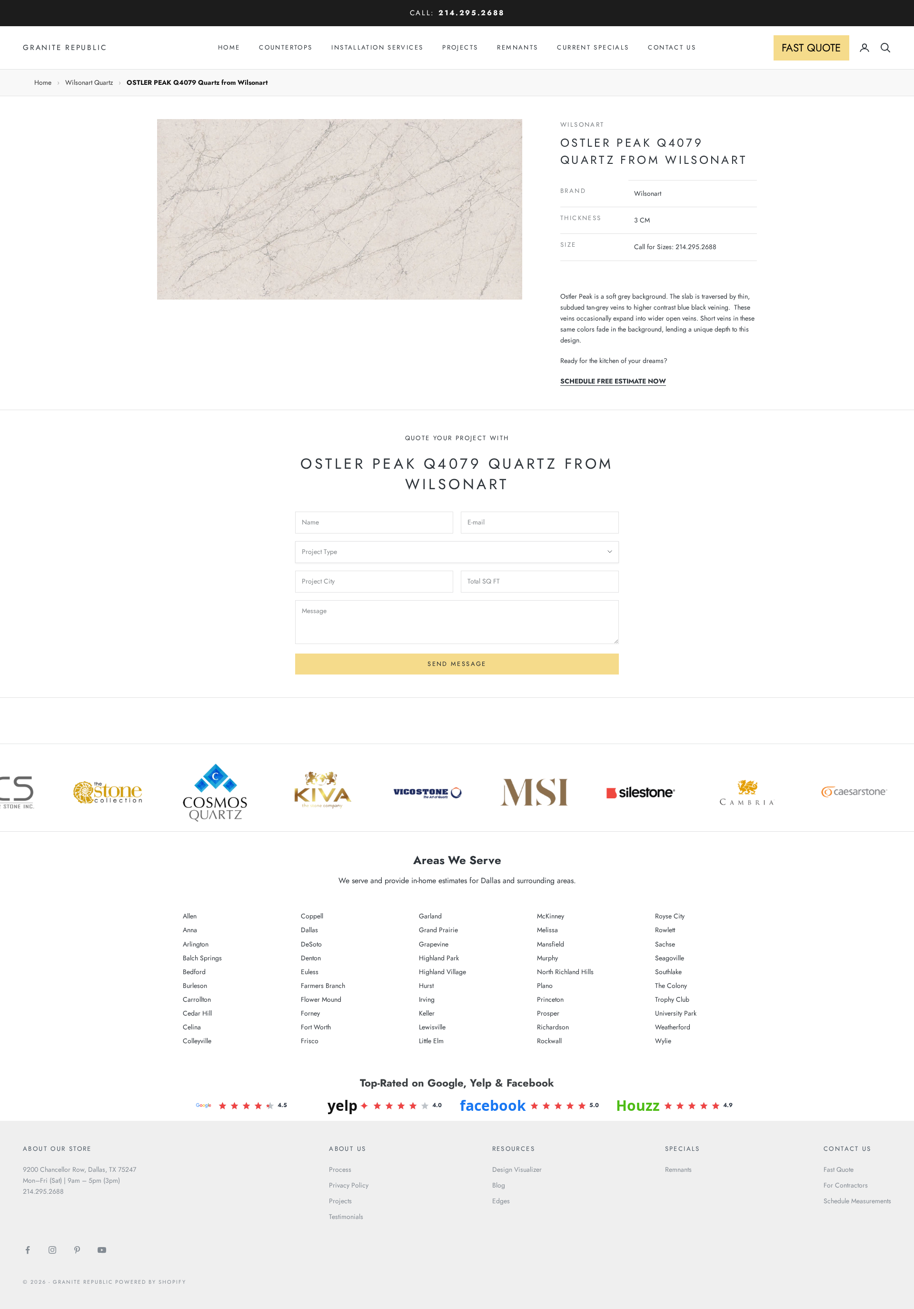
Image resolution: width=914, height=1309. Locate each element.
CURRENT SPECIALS (593, 47)
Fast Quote (839, 1169)
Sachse (665, 944)
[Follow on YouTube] (102, 1250)
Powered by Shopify (150, 1282)
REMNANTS (517, 47)
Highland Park (439, 958)
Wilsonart (582, 124)
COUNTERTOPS (285, 47)
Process (340, 1169)
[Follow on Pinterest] (77, 1250)
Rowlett (665, 930)
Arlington (196, 944)
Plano (545, 985)
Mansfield (550, 944)
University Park (675, 1013)
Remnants (678, 1169)
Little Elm (431, 1041)
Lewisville (432, 1027)
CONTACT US (672, 47)
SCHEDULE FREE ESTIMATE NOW (613, 381)
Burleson (195, 985)
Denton (311, 958)
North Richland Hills (565, 972)
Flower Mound (321, 999)
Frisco (309, 1041)
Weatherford (672, 1027)
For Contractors (846, 1185)
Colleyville (197, 1041)
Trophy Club (672, 999)
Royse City (670, 916)
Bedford (194, 972)
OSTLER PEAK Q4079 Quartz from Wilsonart (197, 82)
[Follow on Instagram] (52, 1250)
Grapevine (433, 944)
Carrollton (197, 999)
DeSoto (311, 944)
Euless (309, 972)
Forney (310, 1013)
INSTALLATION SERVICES (377, 47)
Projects (340, 1201)
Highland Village (442, 972)
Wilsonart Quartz (89, 82)
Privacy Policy (348, 1185)
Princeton (550, 999)
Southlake (668, 972)
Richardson (553, 1027)
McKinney (550, 916)
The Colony (671, 985)
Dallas (309, 930)
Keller (427, 1013)
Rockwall (549, 1041)
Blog (498, 1185)
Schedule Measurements (857, 1201)
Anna (190, 930)
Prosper (548, 1013)
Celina (192, 1027)
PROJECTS (460, 47)
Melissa (547, 930)
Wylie (663, 1041)
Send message (456, 663)
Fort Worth (316, 1027)
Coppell (312, 916)
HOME (229, 47)
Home (42, 82)
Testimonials (346, 1216)
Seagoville (669, 958)
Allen (190, 916)
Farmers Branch (323, 985)
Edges (501, 1201)
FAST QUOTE (811, 47)
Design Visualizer (517, 1169)
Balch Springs (202, 958)
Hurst (426, 985)
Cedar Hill (197, 1013)
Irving (427, 999)
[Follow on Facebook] (27, 1250)
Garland (430, 916)
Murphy (547, 958)
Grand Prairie (438, 930)
